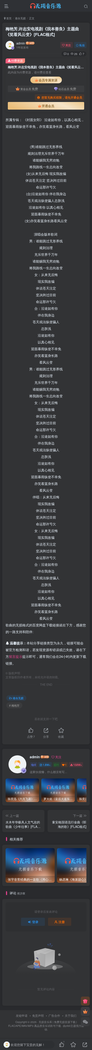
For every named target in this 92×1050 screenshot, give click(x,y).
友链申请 (21, 1015)
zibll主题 (71, 1026)
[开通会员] (85, 1011)
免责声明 (38, 1015)
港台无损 (20, 18)
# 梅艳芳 (14, 705)
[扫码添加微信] (85, 1021)
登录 (35, 922)
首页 (9, 18)
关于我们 (70, 1015)
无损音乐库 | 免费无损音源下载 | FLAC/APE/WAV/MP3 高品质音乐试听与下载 (42, 1024)
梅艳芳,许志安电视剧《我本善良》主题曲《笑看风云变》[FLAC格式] (42, 31)
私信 (82, 45)
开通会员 (48, 106)
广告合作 (54, 1015)
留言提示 (15, 656)
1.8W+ (46, 765)
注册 (62, 922)
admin (20, 43)
